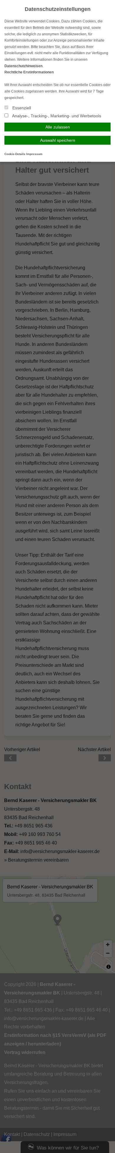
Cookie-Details (14, 154)
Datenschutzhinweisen (23, 66)
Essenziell (21, 107)
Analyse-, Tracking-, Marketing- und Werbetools (56, 115)
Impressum (34, 154)
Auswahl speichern (57, 140)
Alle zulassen (57, 127)
